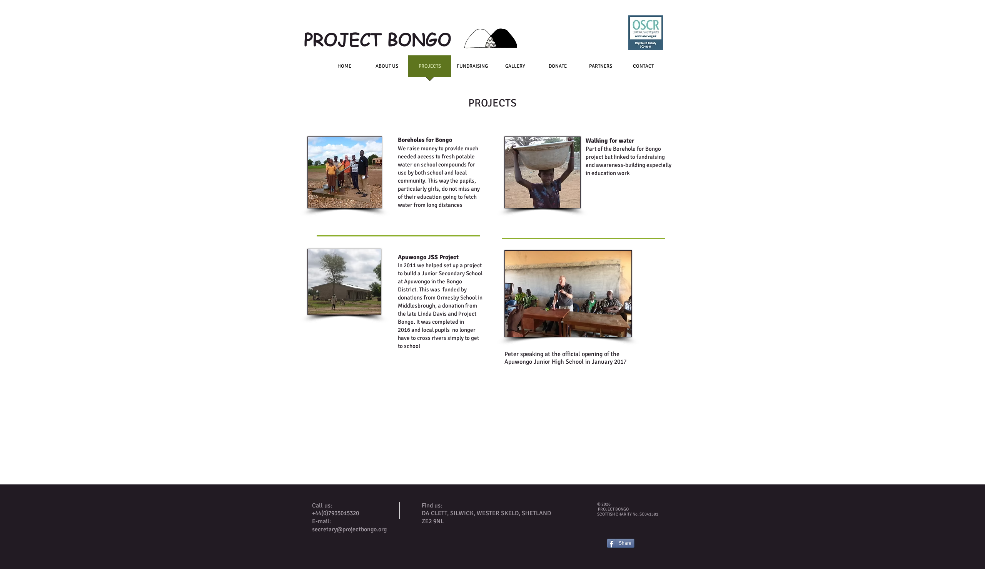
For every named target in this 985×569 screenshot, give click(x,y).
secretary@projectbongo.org (349, 529)
